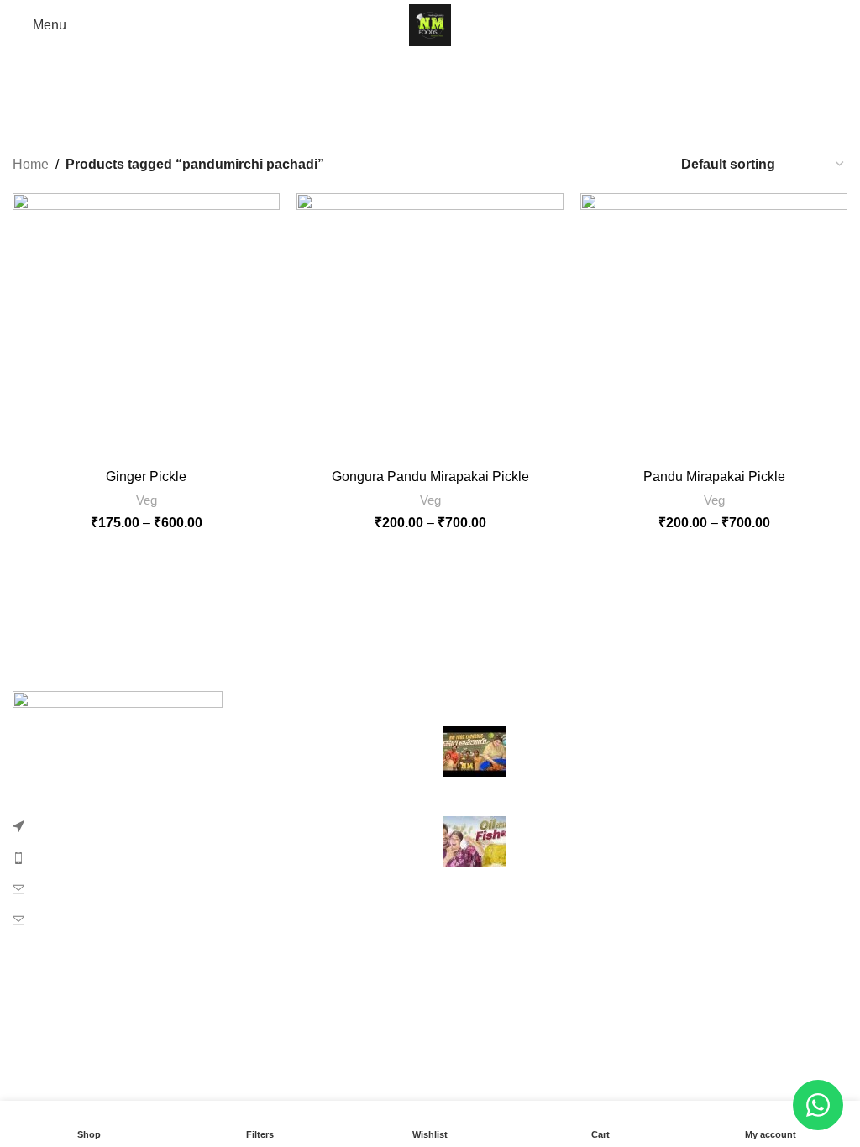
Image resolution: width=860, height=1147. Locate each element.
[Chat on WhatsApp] (818, 1105)
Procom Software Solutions (474, 1030)
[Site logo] (430, 24)
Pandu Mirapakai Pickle (714, 476)
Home (31, 164)
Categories (423, 115)
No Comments (630, 850)
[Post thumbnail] (474, 757)
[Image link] (118, 753)
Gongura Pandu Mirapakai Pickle (430, 476)
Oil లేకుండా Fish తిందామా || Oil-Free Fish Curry (656, 825)
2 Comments (666, 780)
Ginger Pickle (146, 476)
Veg (146, 500)
